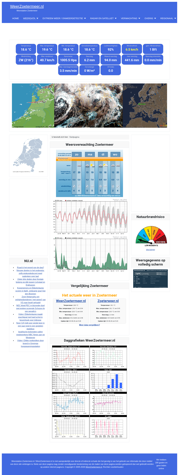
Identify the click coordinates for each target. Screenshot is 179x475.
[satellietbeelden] (88, 105)
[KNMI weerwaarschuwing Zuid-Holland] (28, 155)
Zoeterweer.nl (108, 301)
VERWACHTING (129, 18)
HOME (15, 18)
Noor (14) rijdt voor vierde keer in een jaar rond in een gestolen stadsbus (30, 326)
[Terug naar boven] (174, 470)
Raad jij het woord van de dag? (30, 268)
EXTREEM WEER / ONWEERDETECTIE (63, 18)
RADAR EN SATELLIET (102, 18)
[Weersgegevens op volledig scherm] (150, 278)
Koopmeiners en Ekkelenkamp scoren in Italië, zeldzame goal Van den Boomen (30, 291)
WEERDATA (29, 18)
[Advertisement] (89, 28)
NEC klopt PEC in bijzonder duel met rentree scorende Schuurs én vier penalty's (30, 308)
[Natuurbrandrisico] (150, 235)
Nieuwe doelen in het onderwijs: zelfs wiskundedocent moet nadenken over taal (30, 273)
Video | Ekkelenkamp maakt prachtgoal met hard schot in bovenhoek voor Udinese (30, 317)
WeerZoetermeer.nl (71, 301)
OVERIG (149, 18)
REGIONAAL (166, 18)
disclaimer (150, 250)
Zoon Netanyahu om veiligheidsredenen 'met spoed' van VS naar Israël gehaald (30, 300)
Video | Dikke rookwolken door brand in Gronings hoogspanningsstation (30, 343)
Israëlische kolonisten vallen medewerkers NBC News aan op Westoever (30, 335)
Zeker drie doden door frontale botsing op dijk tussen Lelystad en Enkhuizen (30, 282)
